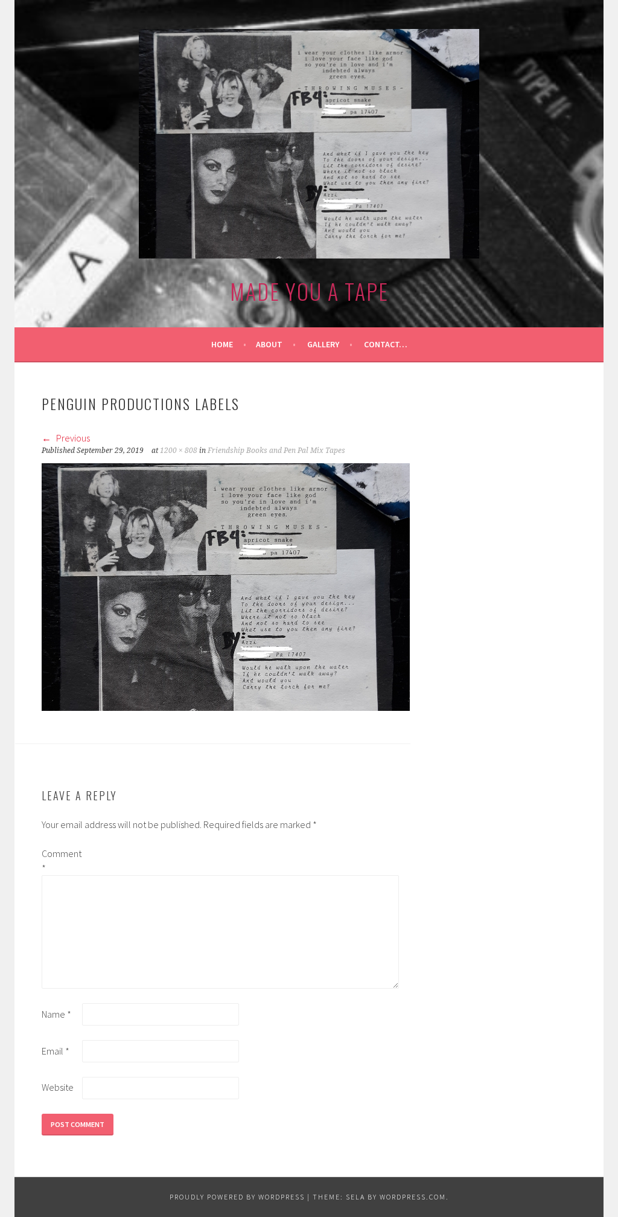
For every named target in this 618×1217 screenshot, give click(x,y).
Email (55, 1051)
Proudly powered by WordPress (237, 1196)
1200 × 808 (178, 450)
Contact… (385, 344)
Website (58, 1087)
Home (222, 344)
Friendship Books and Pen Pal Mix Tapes (276, 450)
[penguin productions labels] (226, 707)
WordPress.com (413, 1196)
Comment (61, 860)
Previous (72, 438)
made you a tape (309, 291)
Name (56, 1014)
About (269, 344)
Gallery (323, 344)
